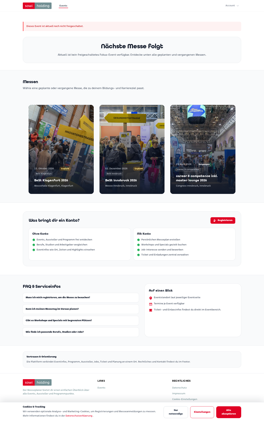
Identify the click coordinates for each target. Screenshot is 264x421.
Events (63, 5)
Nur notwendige (176, 412)
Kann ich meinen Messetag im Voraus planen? (52, 309)
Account (230, 5)
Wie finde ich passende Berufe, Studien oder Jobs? (55, 332)
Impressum (178, 393)
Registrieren (225, 220)
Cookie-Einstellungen (184, 399)
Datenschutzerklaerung (79, 416)
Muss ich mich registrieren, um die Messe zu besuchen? (58, 297)
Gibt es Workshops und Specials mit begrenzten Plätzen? (59, 320)
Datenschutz (179, 388)
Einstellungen (202, 412)
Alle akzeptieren (229, 412)
